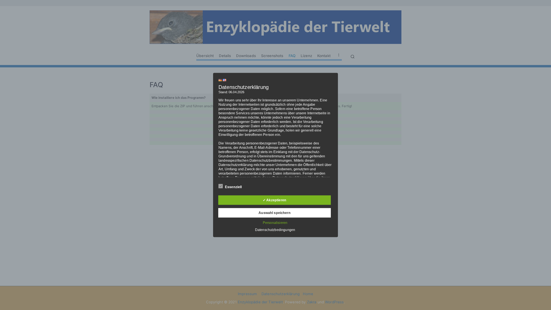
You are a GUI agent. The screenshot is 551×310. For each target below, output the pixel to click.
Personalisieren (275, 223)
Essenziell (233, 187)
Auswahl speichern (274, 213)
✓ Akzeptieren (274, 200)
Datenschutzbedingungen (275, 230)
